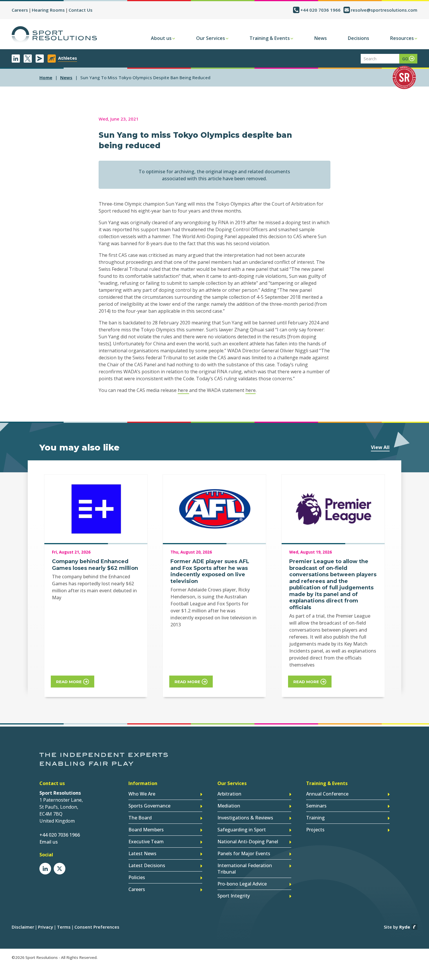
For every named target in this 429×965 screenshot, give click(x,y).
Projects (315, 829)
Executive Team (146, 841)
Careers (20, 10)
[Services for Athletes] (52, 58)
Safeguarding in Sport (241, 829)
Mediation (228, 806)
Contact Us (81, 10)
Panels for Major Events (243, 853)
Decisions (358, 38)
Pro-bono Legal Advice (242, 884)
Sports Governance (149, 806)
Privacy (45, 927)
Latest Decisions (146, 865)
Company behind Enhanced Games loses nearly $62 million (95, 564)
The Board (140, 817)
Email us (48, 842)
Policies (136, 877)
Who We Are (141, 794)
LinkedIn (16, 58)
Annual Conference (327, 794)
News (320, 38)
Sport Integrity (233, 895)
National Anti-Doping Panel (247, 841)
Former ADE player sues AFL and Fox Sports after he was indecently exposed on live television (209, 571)
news (66, 77)
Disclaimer (23, 927)
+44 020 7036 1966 (320, 10)
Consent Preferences (96, 927)
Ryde (404, 927)
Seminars (316, 806)
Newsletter (40, 58)
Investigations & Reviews (245, 817)
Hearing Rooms (48, 10)
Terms (64, 927)
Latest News (142, 853)
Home (45, 77)
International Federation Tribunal (244, 868)
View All (380, 447)
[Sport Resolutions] (54, 35)
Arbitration (229, 794)
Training (315, 817)
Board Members (146, 829)
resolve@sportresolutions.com (384, 10)
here (183, 390)
